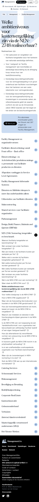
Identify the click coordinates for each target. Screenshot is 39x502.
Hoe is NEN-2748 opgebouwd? (14, 298)
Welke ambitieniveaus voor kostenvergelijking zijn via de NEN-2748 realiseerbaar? (18, 288)
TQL (4, 14)
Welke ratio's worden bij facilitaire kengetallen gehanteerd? (15, 258)
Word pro (22, 2)
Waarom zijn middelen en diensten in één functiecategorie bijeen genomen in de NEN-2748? (19, 317)
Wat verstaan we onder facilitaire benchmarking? (15, 275)
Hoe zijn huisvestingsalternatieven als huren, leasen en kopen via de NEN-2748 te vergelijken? (19, 309)
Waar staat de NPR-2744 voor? (14, 283)
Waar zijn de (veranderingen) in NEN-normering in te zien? (16, 356)
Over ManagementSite (11, 455)
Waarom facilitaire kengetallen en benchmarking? (15, 241)
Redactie (5, 460)
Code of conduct (8, 468)
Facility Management (28, 14)
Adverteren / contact (10, 470)
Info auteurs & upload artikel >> (15, 463)
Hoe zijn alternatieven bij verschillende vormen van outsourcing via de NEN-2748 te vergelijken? (19, 335)
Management (13, 14)
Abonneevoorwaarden (10, 465)
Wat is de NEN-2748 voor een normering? (18, 280)
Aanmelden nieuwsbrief (12, 477)
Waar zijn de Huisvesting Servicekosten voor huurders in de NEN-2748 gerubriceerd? (19, 302)
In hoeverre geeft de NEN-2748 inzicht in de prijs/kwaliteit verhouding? (19, 343)
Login (30, 2)
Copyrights (6, 473)
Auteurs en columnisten (11, 458)
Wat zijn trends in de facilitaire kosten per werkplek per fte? (18, 253)
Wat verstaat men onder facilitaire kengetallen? (15, 247)
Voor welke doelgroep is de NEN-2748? (17, 295)
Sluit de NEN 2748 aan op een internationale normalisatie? (19, 362)
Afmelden (6, 475)
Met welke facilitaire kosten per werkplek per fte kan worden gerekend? (18, 270)
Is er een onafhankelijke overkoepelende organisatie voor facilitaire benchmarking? (18, 348)
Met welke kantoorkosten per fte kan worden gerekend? (16, 264)
